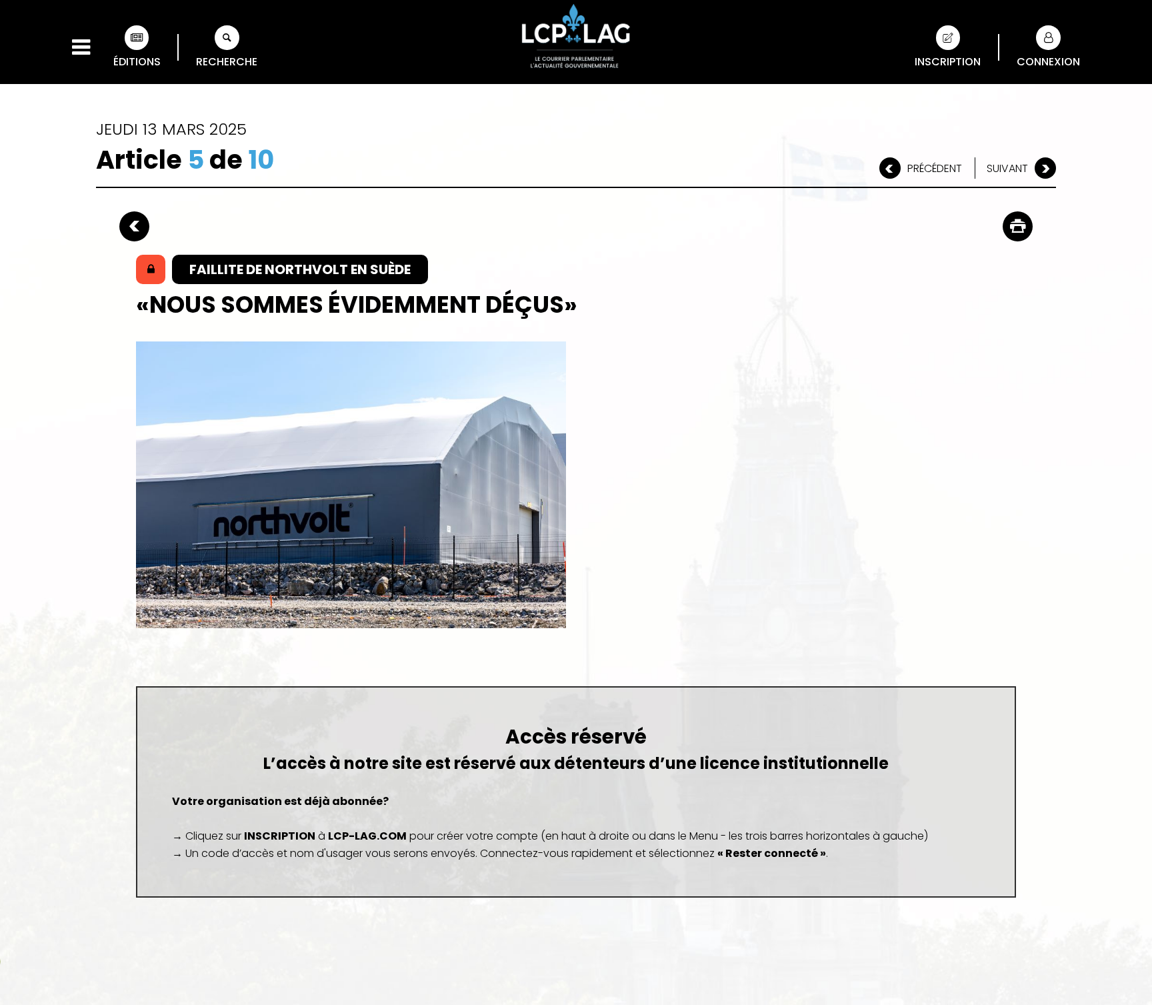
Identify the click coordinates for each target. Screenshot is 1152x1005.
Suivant (1007, 168)
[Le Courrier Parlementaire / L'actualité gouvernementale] (576, 38)
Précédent (934, 168)
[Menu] (81, 47)
